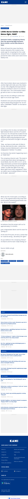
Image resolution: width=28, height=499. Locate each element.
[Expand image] (26, 206)
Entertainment (8, 25)
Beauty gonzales (5, 263)
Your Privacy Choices (15, 498)
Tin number (20, 260)
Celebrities (3, 339)
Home (2, 25)
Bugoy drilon (12, 260)
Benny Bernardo (15, 36)
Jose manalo (4, 260)
